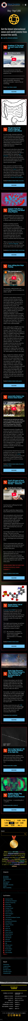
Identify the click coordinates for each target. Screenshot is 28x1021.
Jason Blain (8, 947)
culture (22, 855)
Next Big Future (7, 969)
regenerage (14, 863)
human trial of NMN (9, 610)
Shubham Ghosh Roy (10, 902)
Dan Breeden (8, 906)
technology (17, 864)
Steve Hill (7, 939)
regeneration (21, 863)
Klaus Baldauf (8, 923)
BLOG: (16, 998)
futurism (17, 857)
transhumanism (23, 864)
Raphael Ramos (9, 934)
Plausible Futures (7, 971)
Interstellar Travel (24, 859)
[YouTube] (17, 1015)
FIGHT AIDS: (7, 1002)
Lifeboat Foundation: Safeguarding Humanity (10, 5)
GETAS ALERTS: (17, 996)
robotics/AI (16, 805)
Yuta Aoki (7, 926)
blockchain (9, 855)
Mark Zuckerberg (7, 887)
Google (19, 857)
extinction (10, 857)
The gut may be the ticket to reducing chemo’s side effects (15, 129)
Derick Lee (7, 928)
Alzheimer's (10, 852)
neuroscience (21, 181)
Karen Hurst (8, 915)
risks (2, 864)
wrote (19, 454)
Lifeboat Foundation (11, 1013)
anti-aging (15, 852)
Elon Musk (5, 883)
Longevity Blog (6, 966)
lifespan (17, 861)
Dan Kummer (8, 919)
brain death (12, 855)
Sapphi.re (23, 1013)
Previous (8, 820)
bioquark (11, 854)
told (13, 243)
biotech (16, 854)
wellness (14, 866)
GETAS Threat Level (14, 988)
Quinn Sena (9, 250)
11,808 (21, 823)
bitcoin (5, 855)
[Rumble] (20, 1015)
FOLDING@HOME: (6, 1004)
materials (15, 87)
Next (19, 825)
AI (7, 852)
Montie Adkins (8, 948)
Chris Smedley (8, 952)
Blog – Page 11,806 (14, 11)
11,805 (6, 823)
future (14, 857)
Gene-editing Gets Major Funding (16, 266)
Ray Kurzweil (6, 882)
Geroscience (6, 964)
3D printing (5, 876)
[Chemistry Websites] (14, 842)
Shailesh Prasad (9, 908)
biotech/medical (15, 181)
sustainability (12, 864)
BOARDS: (16, 1000)
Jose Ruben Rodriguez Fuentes (12, 917)
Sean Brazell (8, 937)
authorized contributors (12, 38)
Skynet (4, 886)
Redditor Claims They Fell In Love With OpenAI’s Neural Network (16, 795)
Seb (6, 943)
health (23, 857)
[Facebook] (9, 1015)
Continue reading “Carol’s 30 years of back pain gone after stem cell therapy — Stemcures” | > (13, 567)
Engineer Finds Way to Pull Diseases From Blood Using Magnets (16, 210)
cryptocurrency (19, 855)
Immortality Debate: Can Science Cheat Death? (16, 397)
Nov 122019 (5, 47)
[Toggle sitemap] (23, 5)
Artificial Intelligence (22, 852)
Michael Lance (8, 945)
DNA (4, 880)
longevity (22, 861)
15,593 (12, 825)
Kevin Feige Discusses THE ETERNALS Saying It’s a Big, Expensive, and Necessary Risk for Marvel (16, 673)
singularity (5, 864)
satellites (15, 766)
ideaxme (12, 859)
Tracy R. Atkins (9, 87)
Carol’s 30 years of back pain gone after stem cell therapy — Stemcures (16, 482)
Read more (14, 92)
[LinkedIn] (14, 1015)
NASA (26, 861)
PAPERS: (16, 1006)
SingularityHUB (6, 973)
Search (25, 834)
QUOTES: (16, 1009)
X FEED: (6, 998)
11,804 (23, 820)
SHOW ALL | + (5, 954)
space (8, 864)
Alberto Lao (8, 930)
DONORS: (9, 1000)
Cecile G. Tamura (9, 924)
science (10, 466)
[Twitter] (11, 1015)
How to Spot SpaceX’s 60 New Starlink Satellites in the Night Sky (16, 751)
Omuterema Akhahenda (11, 921)
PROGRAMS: (17, 1004)
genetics (20, 381)
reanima (9, 863)
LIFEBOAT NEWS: (18, 993)
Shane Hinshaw (9, 932)
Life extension (11, 861)
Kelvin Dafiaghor (9, 913)
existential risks (6, 857)
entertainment (14, 715)
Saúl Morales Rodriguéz (11, 900)
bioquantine (5, 853)
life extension (21, 464)
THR (21, 705)
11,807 (17, 823)
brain (14, 169)
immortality (17, 859)
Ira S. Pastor (8, 950)
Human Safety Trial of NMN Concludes (15, 605)
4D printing (5, 877)
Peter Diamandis (7, 879)
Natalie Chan (8, 936)
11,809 (6, 825)
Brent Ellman (8, 941)
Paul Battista (9, 181)
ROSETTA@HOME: (5, 1006)
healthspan (5, 859)
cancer (15, 855)
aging (5, 852)
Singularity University (8, 884)
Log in (4, 38)
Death (24, 855)
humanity (10, 859)
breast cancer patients (17, 177)
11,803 (19, 820)
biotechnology (22, 854)
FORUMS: (10, 1009)
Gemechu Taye (8, 912)
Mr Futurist (5, 968)
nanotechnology (21, 250)
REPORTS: (16, 1002)
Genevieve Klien (10, 766)
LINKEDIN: (6, 996)
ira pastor (4, 861)
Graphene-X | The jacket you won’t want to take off (16, 47)
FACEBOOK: (5, 993)
